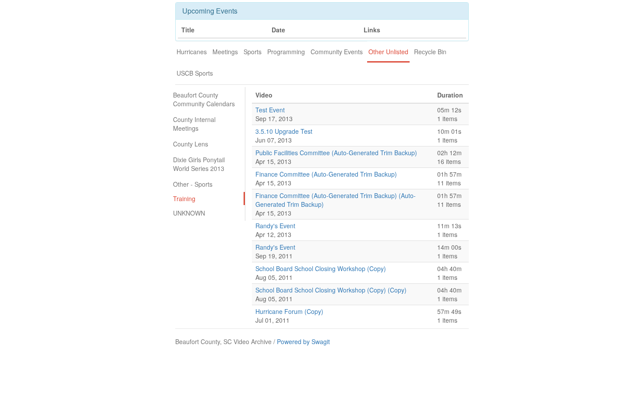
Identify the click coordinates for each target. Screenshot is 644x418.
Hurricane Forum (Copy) (289, 311)
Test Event (270, 109)
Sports (253, 51)
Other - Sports (192, 184)
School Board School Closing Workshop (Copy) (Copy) (331, 290)
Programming (286, 51)
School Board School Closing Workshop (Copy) (320, 268)
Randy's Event (275, 225)
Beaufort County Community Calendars (204, 99)
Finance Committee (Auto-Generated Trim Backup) (326, 174)
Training (184, 198)
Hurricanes (192, 51)
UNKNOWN (189, 213)
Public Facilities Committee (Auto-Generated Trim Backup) (336, 152)
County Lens (190, 143)
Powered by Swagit (303, 341)
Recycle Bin (430, 51)
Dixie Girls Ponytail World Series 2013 (199, 164)
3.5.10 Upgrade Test (283, 131)
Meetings (225, 51)
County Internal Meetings (194, 123)
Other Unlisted (388, 51)
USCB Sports (195, 73)
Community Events (337, 51)
